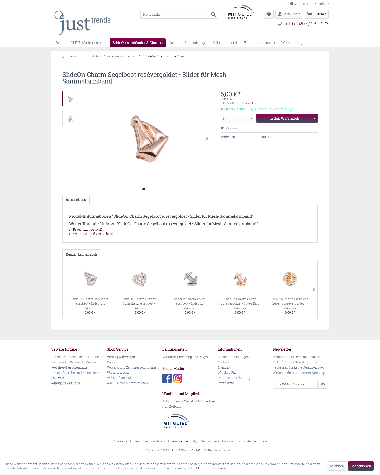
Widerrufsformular (120, 378)
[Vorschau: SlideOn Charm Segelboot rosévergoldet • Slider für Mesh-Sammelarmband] (70, 98)
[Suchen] (213, 14)
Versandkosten (179, 441)
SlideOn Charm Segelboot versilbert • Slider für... (89, 301)
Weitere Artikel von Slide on (92, 234)
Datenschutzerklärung (234, 378)
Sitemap (224, 367)
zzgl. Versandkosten (248, 103)
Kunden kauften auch (81, 254)
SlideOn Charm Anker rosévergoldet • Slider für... (240, 301)
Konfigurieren (361, 466)
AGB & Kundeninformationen (128, 383)
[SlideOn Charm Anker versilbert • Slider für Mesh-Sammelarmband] (190, 279)
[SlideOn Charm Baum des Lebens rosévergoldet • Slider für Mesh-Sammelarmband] (290, 279)
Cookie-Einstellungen (233, 357)
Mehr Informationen (211, 468)
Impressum (226, 383)
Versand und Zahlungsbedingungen (133, 367)
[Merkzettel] (269, 14)
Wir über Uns (227, 372)
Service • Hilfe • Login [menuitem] (309, 4)
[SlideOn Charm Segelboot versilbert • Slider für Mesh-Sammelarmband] (90, 279)
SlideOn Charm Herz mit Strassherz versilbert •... (139, 301)
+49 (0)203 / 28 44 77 (307, 23)
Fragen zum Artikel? (87, 229)
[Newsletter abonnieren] (322, 384)
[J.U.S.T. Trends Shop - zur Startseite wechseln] (82, 23)
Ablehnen (337, 466)
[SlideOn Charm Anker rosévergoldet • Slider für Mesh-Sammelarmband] (240, 279)
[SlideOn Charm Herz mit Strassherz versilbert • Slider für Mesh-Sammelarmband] (140, 279)
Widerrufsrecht (118, 372)
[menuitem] (179, 14)
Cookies (223, 362)
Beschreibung (76, 199)
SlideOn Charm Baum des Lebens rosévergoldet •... (290, 301)
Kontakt (113, 362)
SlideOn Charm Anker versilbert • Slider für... (190, 301)
